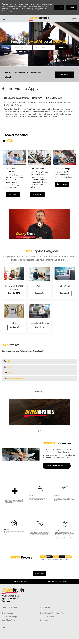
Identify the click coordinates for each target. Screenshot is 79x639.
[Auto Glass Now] (39, 175)
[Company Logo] (39, 18)
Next (66, 414)
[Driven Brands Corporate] (14, 175)
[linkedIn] (4, 627)
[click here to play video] (39, 224)
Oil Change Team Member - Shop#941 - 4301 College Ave (33, 98)
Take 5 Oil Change (9, 617)
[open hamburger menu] (4, 18)
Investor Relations (47, 617)
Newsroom (44, 620)
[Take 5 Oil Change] (64, 175)
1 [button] (38, 431)
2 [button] (40, 431)
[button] (62, 47)
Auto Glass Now (8, 620)
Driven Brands (7, 613)
